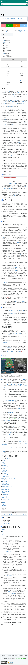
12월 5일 (24, 101)
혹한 (3, 533)
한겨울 (3, 529)
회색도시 (4, 497)
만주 (13, 551)
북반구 (2, 109)
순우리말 (4, 20)
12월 (24, 379)
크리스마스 (19, 156)
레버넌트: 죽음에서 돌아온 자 (8, 478)
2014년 (2, 379)
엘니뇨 (4, 427)
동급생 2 (4, 471)
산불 (12, 264)
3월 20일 (16, 100)
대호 (3, 504)
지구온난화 (10, 412)
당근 (12, 351)
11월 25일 (9, 100)
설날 (23, 312)
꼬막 (8, 335)
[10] (16, 270)
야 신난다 (6, 282)
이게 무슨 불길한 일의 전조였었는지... (9, 400)
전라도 (9, 434)
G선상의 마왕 (5, 500)
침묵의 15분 (4, 492)
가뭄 (7, 264)
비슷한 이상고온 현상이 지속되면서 (9, 418)
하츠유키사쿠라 (5, 494)
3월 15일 (12, 101)
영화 (7, 476)
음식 (18, 242)
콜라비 (22, 351)
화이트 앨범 (4, 496)
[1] (4, 92)
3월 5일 (4, 103)
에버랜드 (10, 591)
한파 (3, 531)
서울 (10, 432)
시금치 (7, 351)
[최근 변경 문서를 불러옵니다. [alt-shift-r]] (4, 1)
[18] (7, 482)
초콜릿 (13, 333)
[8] (8, 256)
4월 (12, 106)
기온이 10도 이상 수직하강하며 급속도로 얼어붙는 (11, 384)
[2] (5, 119)
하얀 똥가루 (21, 281)
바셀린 (15, 267)
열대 (18, 92)
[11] (7, 273)
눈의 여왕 (4, 468)
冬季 (21, 80)
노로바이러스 (8, 600)
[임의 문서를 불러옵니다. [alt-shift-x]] (6, 1)
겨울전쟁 (4, 505)
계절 (8, 18)
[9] (8, 263)
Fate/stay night (5, 499)
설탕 (20, 333)
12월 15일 (16, 103)
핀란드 (20, 30)
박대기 (3, 534)
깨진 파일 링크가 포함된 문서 (16, 18)
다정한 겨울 (4, 470)
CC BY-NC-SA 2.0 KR (20, 658)
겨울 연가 (4, 463)
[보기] (25, 4)
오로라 (19, 142)
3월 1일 (22, 103)
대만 (20, 441)
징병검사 (12, 447)
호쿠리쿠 (10, 188)
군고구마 (7, 342)
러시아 (7, 551)
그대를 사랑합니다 (6, 467)
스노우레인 (4, 483)
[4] (10, 186)
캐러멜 (17, 333)
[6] (17, 246)
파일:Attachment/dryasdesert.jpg (8, 177)
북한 (6, 105)
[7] (20, 254)
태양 (9, 91)
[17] (7, 474)
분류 (3, 18)
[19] (6, 497)
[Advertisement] (14, 10)
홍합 (10, 335)
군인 (5, 281)
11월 (8, 106)
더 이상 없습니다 (7, 420)
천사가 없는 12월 (6, 491)
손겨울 (3, 523)
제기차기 (16, 194)
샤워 (4, 451)
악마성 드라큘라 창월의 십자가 (8, 486)
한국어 (7, 61)
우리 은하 (24, 122)
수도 (24, 30)
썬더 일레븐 (8, 523)
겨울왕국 (4, 465)
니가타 (5, 188)
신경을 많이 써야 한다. (10, 575)
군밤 (10, 342)
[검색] (27, 4)
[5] (25, 186)
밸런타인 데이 (13, 313)
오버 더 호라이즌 (5, 488)
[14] (4, 337)
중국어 (7, 80)
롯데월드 (9, 577)
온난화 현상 (13, 96)
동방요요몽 (4, 475)
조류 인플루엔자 (7, 347)
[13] (13, 310)
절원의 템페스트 (5, 489)
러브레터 (4, 476)
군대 (9, 566)
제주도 (7, 415)
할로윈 (9, 156)
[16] (7, 473)
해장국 (13, 342)
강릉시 (3, 462)
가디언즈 (4, 460)
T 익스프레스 (12, 593)
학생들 (24, 232)
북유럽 (10, 551)
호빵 (4, 342)
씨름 (14, 195)
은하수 (2, 126)
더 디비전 (4, 473)
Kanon (3, 502)
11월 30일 (5, 101)
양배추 (15, 351)
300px (6, 27)
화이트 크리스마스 (21, 418)
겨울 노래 (8, 458)
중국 (15, 183)
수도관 (7, 297)
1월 (23, 310)
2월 (19, 310)
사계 (3, 479)
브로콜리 (19, 351)
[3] (11, 155)
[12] (15, 276)
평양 (9, 105)
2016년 (15, 426)
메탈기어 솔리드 (5, 484)
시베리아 (11, 183)
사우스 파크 (4, 481)
